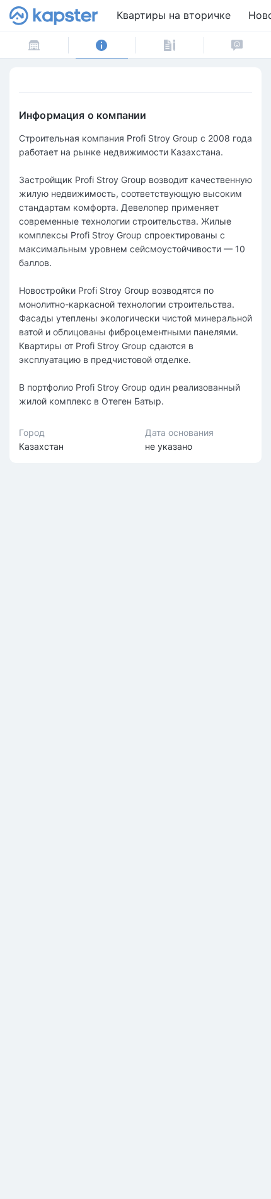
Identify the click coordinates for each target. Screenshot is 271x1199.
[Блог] (170, 45)
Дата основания (179, 432)
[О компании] (102, 45)
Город (32, 432)
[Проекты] (34, 45)
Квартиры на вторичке (174, 15)
